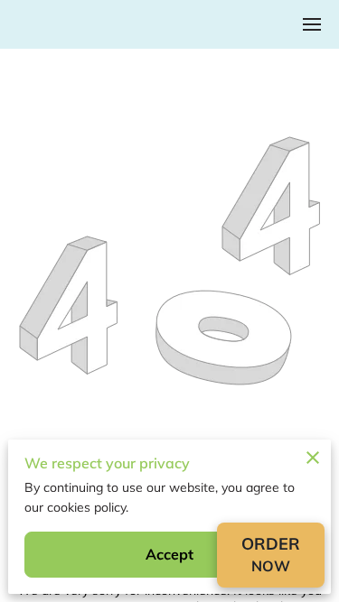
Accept (170, 554)
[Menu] (312, 24)
